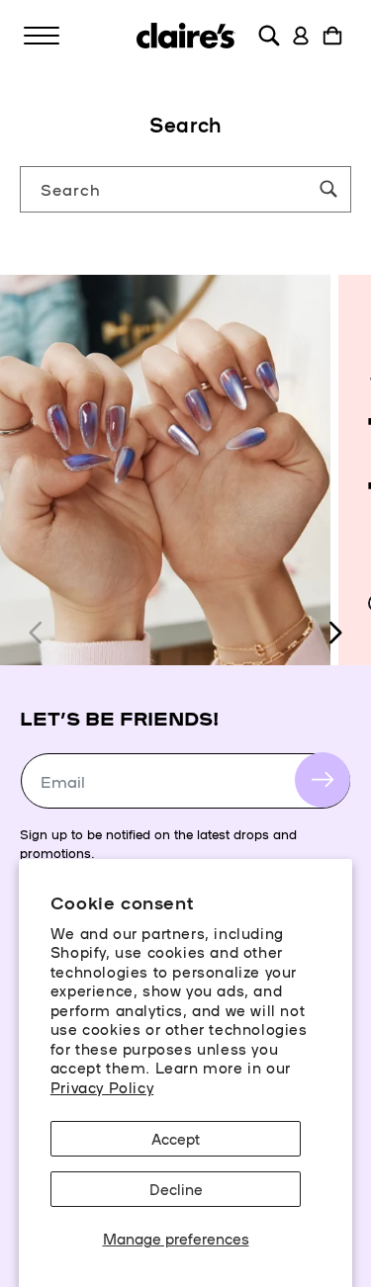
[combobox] (185, 189)
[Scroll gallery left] (36, 632)
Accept (175, 1138)
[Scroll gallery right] (334, 632)
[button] (41, 35)
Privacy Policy (101, 1086)
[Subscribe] (322, 780)
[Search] (328, 189)
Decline (176, 1188)
